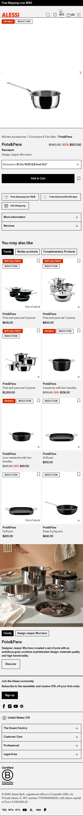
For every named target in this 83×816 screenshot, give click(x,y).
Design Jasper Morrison (32, 633)
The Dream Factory (15, 728)
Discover (10, 664)
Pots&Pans (65, 136)
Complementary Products (59, 251)
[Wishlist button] (78, 178)
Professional (11, 745)
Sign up (9, 695)
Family (8, 251)
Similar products (27, 251)
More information (14, 217)
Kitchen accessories (14, 136)
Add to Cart (38, 178)
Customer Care (13, 736)
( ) (72, 14)
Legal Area (10, 754)
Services (9, 225)
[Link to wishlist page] (54, 14)
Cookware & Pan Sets (42, 136)
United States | (19, 717)
